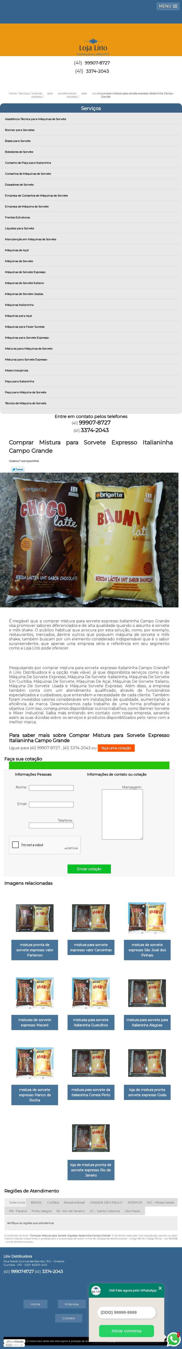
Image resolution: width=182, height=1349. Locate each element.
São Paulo (132, 1211)
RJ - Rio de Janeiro (71, 1211)
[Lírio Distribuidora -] (91, 37)
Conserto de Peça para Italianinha (28, 162)
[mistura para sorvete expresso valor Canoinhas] (90, 916)
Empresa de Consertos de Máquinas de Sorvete (36, 195)
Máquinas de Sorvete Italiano (24, 283)
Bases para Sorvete (18, 141)
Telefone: (66, 820)
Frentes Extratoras (17, 217)
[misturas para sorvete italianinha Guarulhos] (90, 991)
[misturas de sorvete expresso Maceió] (34, 991)
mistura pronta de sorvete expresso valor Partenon (34, 950)
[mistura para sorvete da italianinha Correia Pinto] (90, 1060)
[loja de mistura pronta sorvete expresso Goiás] (147, 1060)
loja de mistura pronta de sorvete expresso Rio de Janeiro (90, 1170)
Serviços (91, 108)
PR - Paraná (18, 1211)
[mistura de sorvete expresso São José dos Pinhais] (147, 916)
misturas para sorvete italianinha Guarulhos (91, 1022)
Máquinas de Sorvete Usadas (24, 294)
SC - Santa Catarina (105, 1211)
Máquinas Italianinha (19, 305)
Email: (23, 804)
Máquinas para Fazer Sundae (25, 326)
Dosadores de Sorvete (19, 184)
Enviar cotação (89, 869)
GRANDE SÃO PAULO (106, 1202)
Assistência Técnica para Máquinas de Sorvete (35, 119)
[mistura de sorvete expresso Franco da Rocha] (34, 1060)
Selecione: (17, 1202)
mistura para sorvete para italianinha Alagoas (147, 1022)
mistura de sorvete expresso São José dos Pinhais (147, 950)
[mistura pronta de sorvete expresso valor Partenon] (34, 916)
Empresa (72, 1304)
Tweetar (17, 469)
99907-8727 (97, 63)
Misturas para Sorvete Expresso (26, 359)
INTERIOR (135, 1202)
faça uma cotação (116, 748)
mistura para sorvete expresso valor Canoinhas (91, 947)
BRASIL (36, 1202)
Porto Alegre (42, 1211)
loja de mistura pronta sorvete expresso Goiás (147, 1092)
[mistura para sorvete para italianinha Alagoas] (147, 991)
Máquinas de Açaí (17, 250)
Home (35, 1304)
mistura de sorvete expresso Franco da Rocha (35, 1095)
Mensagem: (132, 787)
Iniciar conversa (126, 1331)
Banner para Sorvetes (19, 130)
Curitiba (53, 1202)
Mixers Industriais (16, 370)
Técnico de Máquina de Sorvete (25, 403)
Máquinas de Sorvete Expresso (25, 272)
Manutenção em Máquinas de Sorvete (30, 239)
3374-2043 (97, 71)
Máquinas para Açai (18, 315)
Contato (68, 1318)
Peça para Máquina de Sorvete (25, 392)
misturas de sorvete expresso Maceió (34, 1022)
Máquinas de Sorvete (19, 261)
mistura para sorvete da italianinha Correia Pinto (91, 1092)
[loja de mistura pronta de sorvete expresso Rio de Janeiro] (90, 1136)
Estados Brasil (74, 1202)
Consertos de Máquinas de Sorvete (28, 173)
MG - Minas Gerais (160, 1202)
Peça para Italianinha (19, 381)
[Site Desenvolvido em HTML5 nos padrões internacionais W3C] (14, 1345)
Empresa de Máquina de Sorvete (27, 206)
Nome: (22, 787)
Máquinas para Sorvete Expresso (27, 337)
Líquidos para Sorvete (19, 228)
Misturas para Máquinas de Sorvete (28, 348)
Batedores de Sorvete (19, 152)
